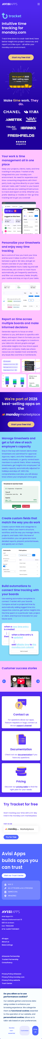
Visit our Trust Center (14, 875)
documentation (25, 754)
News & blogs (7, 945)
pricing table (22, 786)
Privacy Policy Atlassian (11, 974)
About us (5, 942)
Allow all (35, 1030)
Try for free (11, 837)
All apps (5, 938)
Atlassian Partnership (11, 956)
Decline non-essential (11, 1030)
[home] (17, 4)
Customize (24, 1031)
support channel (24, 725)
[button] (38, 4)
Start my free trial (21, 57)
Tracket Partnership (10, 959)
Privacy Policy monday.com (13, 977)
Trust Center (7, 983)
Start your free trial (21, 424)
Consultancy (7, 962)
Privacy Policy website (11, 980)
